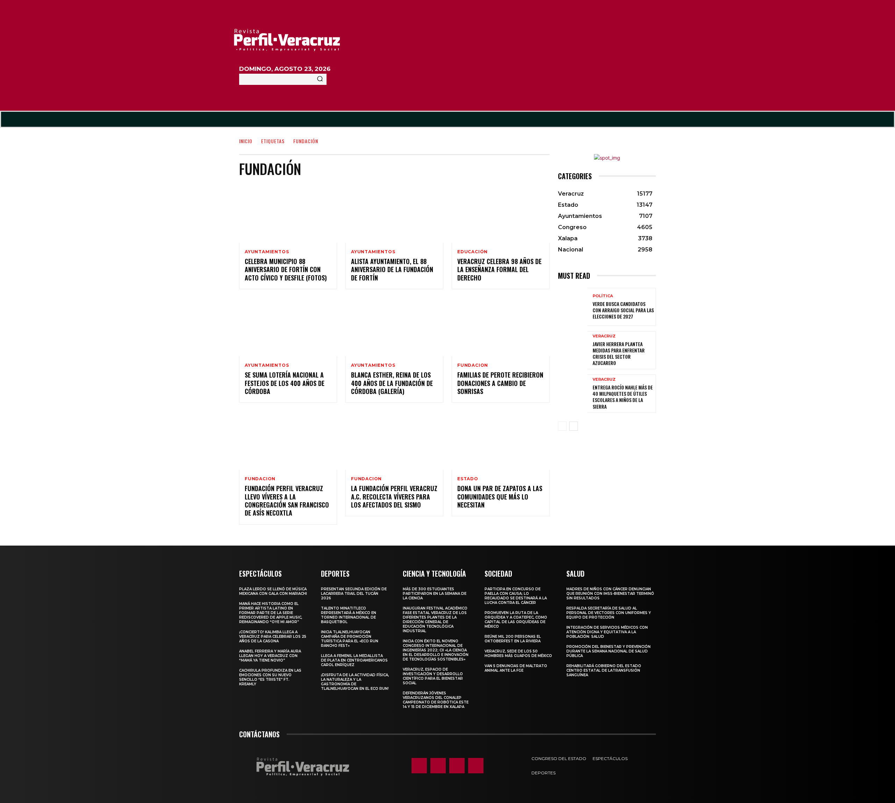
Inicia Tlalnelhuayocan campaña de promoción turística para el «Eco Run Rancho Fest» (349, 639)
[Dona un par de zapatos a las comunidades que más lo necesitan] (501, 440)
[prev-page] (562, 426)
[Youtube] (476, 765)
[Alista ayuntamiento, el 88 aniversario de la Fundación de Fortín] (394, 213)
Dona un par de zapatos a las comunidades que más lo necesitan (499, 496)
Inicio (245, 141)
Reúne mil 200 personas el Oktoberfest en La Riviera (513, 638)
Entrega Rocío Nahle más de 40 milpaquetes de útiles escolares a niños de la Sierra (623, 397)
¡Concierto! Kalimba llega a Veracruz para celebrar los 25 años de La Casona (272, 636)
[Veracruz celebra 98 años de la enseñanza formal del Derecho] (501, 213)
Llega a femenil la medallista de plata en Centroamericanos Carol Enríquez (354, 660)
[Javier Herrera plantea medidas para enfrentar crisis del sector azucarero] (572, 350)
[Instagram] (438, 765)
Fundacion (472, 365)
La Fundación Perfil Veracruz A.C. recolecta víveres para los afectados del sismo (394, 496)
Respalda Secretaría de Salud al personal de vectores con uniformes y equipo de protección (608, 613)
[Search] (320, 79)
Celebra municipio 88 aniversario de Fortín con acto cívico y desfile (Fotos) (286, 269)
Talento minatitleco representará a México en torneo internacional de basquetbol (348, 615)
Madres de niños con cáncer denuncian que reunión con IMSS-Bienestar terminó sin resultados (610, 593)
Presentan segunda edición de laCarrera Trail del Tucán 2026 (354, 593)
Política (603, 296)
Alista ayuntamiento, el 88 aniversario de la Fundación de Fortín (392, 269)
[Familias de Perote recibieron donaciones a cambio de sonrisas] (501, 327)
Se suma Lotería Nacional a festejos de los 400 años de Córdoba (284, 383)
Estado (467, 479)
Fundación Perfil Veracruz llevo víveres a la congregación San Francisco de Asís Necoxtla (287, 500)
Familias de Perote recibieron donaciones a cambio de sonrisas (500, 383)
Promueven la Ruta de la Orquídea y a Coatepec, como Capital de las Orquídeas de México (516, 620)
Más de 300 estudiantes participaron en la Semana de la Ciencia (434, 593)
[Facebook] (419, 765)
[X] (457, 765)
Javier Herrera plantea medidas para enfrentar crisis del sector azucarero (619, 353)
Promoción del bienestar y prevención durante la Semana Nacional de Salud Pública (608, 651)
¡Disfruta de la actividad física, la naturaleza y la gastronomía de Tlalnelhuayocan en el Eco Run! (355, 682)
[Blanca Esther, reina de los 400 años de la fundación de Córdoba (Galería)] (394, 327)
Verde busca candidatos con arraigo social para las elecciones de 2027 (623, 310)
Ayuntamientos (267, 252)
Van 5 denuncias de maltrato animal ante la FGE (516, 668)
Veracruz (604, 336)
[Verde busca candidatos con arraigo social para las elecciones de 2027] (572, 307)
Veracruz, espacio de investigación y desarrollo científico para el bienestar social (433, 676)
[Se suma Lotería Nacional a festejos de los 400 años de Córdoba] (288, 327)
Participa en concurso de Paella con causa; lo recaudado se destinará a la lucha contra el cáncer (516, 596)
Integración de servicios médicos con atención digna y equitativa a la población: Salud (607, 632)
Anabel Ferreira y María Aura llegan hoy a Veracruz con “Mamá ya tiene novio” (270, 656)
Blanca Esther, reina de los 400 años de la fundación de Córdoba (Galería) (392, 383)
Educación (472, 252)
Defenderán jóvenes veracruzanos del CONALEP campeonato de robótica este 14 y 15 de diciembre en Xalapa (435, 700)
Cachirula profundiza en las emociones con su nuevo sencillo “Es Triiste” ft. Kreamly (270, 677)
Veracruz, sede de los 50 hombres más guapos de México (518, 653)
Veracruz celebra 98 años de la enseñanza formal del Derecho (499, 269)
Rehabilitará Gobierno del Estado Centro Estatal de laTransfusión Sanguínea (603, 670)
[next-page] (573, 426)
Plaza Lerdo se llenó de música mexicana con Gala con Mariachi (273, 591)
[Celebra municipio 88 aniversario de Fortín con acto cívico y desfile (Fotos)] (288, 213)
